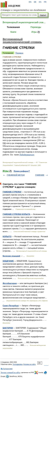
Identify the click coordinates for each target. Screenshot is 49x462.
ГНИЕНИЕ (39, 175)
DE (35, 2)
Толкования (13, 27)
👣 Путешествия (6, 368)
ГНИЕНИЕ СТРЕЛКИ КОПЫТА (16, 214)
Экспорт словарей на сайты (10, 372)
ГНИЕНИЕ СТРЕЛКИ (12, 192)
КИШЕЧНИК (8, 261)
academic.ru (10, 4)
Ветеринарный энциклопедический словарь (24, 22)
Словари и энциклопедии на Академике (23, 10)
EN (30, 2)
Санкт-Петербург (11, 305)
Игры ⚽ (35, 32)
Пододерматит (26, 155)
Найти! (43, 15)
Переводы (35, 27)
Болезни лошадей (11, 256)
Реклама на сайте (29, 364)
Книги (13, 32)
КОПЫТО (7, 236)
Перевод (19, 53)
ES (40, 2)
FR (45, 2)
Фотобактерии (10, 283)
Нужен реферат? (22, 171)
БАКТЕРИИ (8, 328)
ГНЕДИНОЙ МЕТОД (15, 175)
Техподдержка (17, 364)
